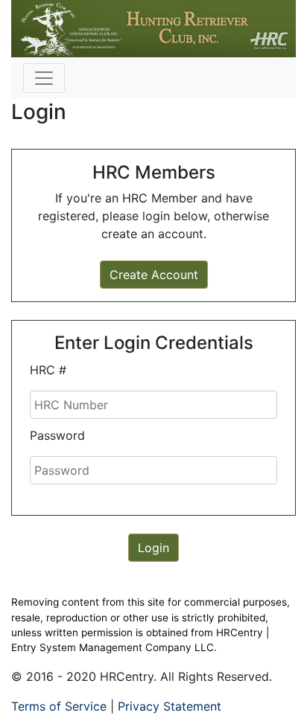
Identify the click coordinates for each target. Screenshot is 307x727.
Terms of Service (59, 706)
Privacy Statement (169, 706)
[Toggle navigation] (44, 78)
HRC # (48, 369)
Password (57, 435)
